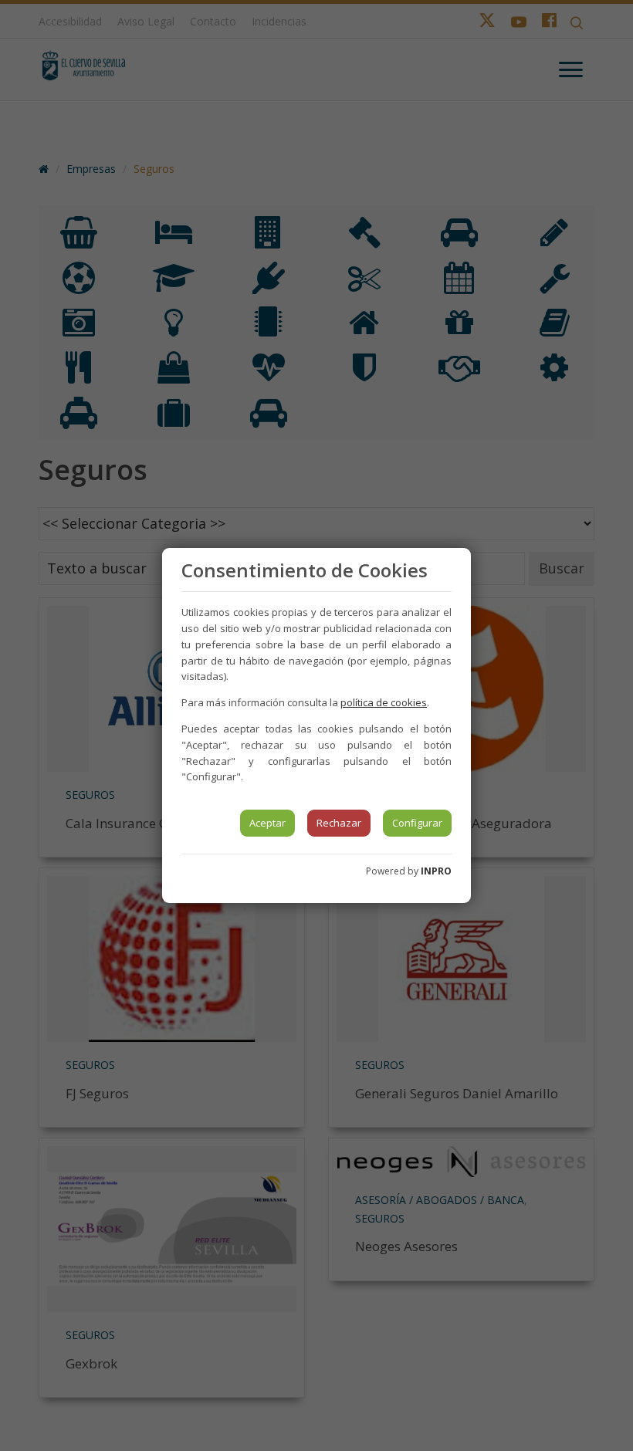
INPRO (436, 871)
